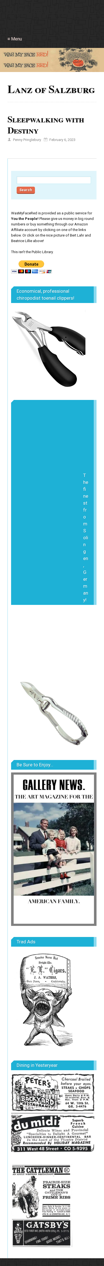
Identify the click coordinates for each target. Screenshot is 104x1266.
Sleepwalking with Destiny (45, 124)
